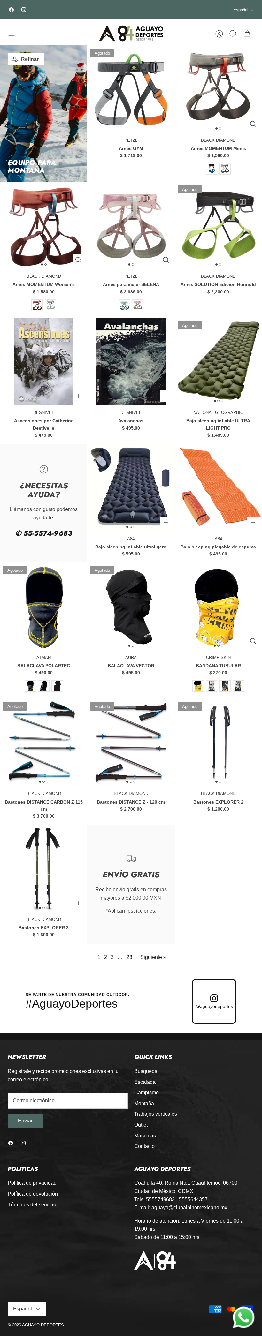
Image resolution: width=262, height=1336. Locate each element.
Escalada (145, 1082)
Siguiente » (153, 957)
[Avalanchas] (130, 361)
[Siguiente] (188, 10)
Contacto (144, 1146)
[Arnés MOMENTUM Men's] (218, 88)
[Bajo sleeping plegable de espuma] (218, 487)
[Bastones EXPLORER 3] (43, 868)
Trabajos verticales (155, 1114)
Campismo (146, 1092)
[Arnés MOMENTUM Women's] (43, 225)
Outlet (141, 1125)
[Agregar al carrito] (78, 396)
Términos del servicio (32, 1204)
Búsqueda (146, 1071)
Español (240, 9)
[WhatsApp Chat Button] (243, 1317)
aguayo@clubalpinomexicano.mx (189, 1207)
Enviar (25, 1120)
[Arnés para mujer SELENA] (130, 225)
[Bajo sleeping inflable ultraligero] (130, 487)
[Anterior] (74, 10)
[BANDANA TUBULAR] (218, 606)
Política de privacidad (32, 1183)
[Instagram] (24, 10)
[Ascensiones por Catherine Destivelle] (43, 361)
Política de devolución (33, 1193)
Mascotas (145, 1135)
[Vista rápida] (253, 124)
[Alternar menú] (15, 34)
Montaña (144, 1103)
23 (129, 957)
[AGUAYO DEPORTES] (131, 33)
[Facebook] (11, 10)
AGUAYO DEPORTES (43, 1325)
